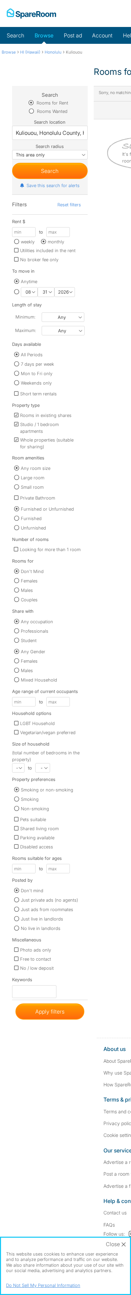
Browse (44, 35)
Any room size (35, 468)
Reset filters (69, 204)
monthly (56, 241)
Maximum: (25, 330)
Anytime (29, 281)
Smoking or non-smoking (47, 789)
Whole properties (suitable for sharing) (47, 443)
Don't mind (32, 890)
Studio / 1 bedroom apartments (39, 428)
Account (102, 35)
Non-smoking (35, 808)
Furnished (31, 518)
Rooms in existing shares (46, 415)
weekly (28, 241)
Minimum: (25, 317)
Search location (50, 122)
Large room (32, 477)
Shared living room (39, 828)
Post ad (73, 35)
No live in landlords (40, 928)
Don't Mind (32, 571)
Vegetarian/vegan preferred (48, 732)
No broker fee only (39, 259)
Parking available (37, 837)
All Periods (32, 354)
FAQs (109, 1225)
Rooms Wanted (52, 111)
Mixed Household (39, 680)
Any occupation (37, 621)
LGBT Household (37, 723)
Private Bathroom (37, 498)
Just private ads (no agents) (49, 900)
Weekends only (36, 383)
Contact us (115, 1212)
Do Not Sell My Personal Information (43, 1285)
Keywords (22, 981)
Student (29, 640)
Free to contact (35, 959)
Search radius (50, 146)
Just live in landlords (42, 919)
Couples (29, 599)
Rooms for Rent (51, 103)
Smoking (30, 799)
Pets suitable (33, 819)
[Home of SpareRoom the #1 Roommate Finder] (31, 13)
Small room (32, 487)
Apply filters (49, 1011)
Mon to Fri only (36, 373)
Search (15, 35)
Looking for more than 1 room (50, 549)
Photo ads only (35, 950)
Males (27, 590)
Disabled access (36, 846)
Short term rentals (38, 393)
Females (29, 580)
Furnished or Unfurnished (47, 509)
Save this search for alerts (53, 185)
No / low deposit (37, 968)
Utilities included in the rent (48, 250)
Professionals (34, 631)
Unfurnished (33, 528)
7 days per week (37, 364)
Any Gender (33, 651)
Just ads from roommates (47, 909)
